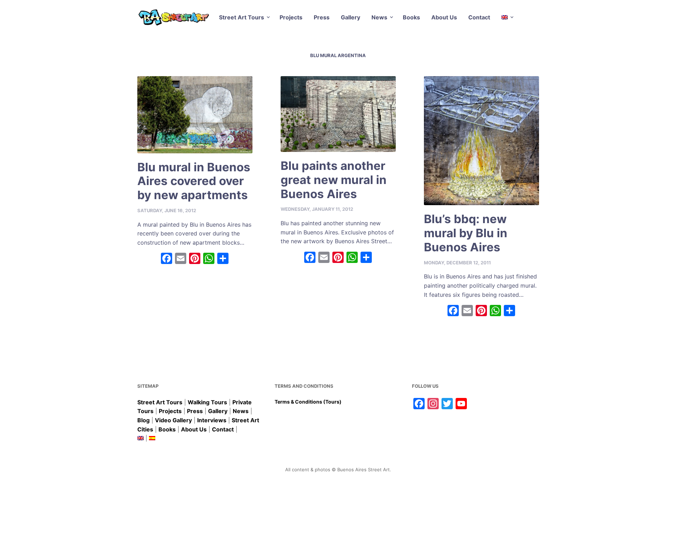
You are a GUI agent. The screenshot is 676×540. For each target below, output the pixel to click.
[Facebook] (166, 259)
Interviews (211, 420)
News (379, 17)
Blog (143, 420)
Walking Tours (207, 402)
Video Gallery (173, 420)
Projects (291, 17)
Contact (479, 17)
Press (322, 17)
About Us (444, 17)
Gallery (350, 17)
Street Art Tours (241, 17)
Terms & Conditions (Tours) (308, 402)
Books (411, 17)
